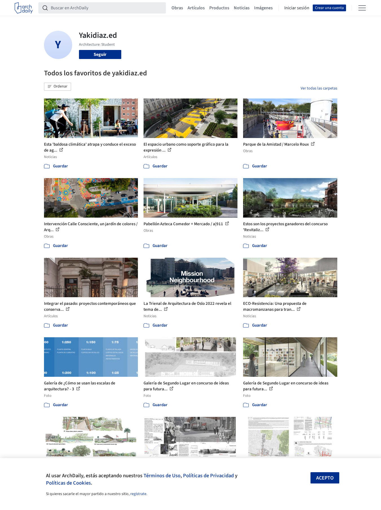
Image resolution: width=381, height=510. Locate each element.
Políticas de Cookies (68, 483)
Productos (219, 8)
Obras (177, 8)
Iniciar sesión (296, 8)
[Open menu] (362, 7)
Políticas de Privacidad (208, 475)
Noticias (242, 8)
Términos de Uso (162, 475)
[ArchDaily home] (24, 8)
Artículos (196, 8)
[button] (57, 87)
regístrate (138, 494)
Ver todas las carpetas (319, 88)
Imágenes (263, 8)
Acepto (325, 477)
